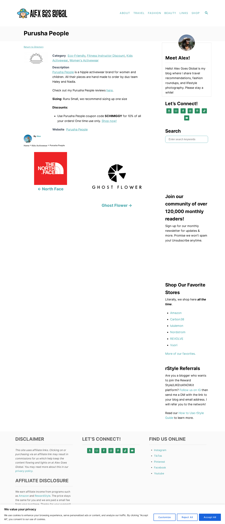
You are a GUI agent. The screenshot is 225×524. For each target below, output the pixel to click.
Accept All (210, 517)
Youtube (159, 473)
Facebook (160, 467)
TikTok (158, 455)
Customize (164, 517)
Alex (39, 136)
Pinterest (159, 461)
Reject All (187, 517)
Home (26, 145)
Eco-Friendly (76, 55)
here (109, 90)
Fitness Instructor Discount (106, 55)
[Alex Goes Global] (43, 13)
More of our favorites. (180, 353)
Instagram (160, 450)
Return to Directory (33, 47)
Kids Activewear (39, 145)
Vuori (173, 345)
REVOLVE (176, 338)
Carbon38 (177, 319)
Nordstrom (177, 332)
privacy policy (23, 471)
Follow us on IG (190, 390)
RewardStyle (42, 495)
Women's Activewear (84, 60)
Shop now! (109, 121)
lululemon (176, 325)
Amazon (176, 313)
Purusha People (63, 72)
